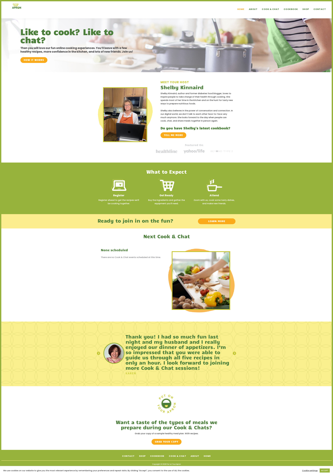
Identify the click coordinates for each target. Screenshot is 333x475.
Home (207, 450)
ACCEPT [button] (324, 470)
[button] (33, 60)
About (195, 450)
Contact (128, 450)
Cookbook (157, 450)
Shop (142, 450)
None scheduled (114, 250)
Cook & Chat (177, 450)
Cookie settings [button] (310, 470)
